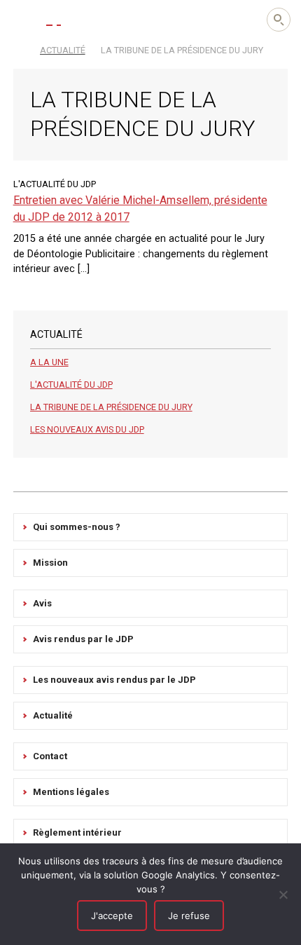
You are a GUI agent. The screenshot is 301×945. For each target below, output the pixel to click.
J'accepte (112, 915)
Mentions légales (71, 792)
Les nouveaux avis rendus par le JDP (114, 679)
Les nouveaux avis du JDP (87, 429)
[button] (20, 19)
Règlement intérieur (77, 832)
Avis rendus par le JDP (83, 639)
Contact (50, 756)
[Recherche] (278, 20)
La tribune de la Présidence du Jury (111, 407)
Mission (50, 562)
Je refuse (189, 915)
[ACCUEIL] (19, 49)
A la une (49, 362)
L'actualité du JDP (71, 384)
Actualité (53, 715)
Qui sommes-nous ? (76, 527)
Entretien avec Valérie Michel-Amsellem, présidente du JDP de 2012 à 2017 (140, 208)
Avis (42, 603)
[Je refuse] (283, 895)
